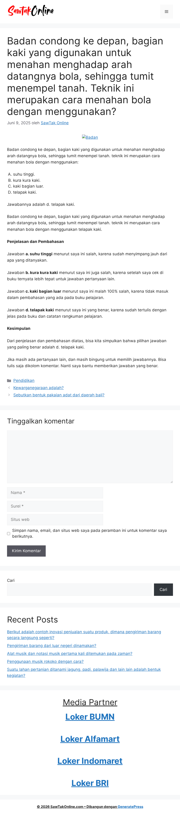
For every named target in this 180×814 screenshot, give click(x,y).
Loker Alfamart (90, 739)
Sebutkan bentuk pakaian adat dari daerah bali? (59, 395)
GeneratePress (130, 806)
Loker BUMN (90, 717)
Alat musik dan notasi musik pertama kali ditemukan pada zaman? (69, 653)
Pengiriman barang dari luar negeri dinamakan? (51, 645)
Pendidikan (23, 380)
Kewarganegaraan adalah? (38, 387)
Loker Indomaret (90, 761)
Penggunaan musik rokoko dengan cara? (45, 661)
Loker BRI (90, 783)
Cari (11, 580)
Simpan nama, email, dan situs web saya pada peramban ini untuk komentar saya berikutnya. (89, 533)
